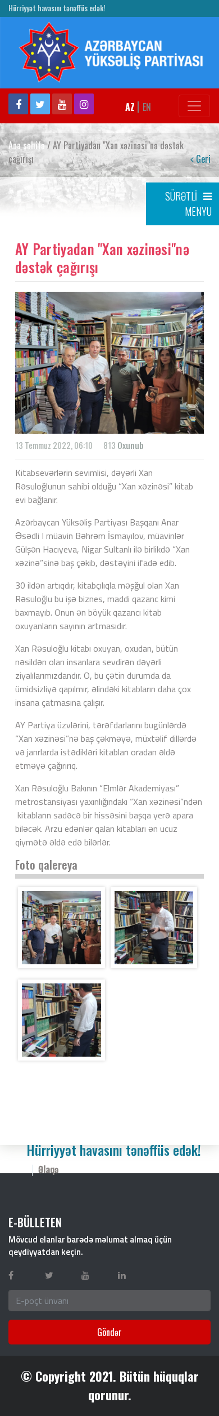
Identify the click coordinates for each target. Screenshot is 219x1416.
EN (147, 107)
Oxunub (130, 445)
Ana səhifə (26, 145)
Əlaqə (48, 1168)
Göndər (109, 1332)
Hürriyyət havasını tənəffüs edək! (56, 8)
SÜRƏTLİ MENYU (188, 204)
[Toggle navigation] (194, 106)
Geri (202, 159)
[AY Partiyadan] (61, 927)
